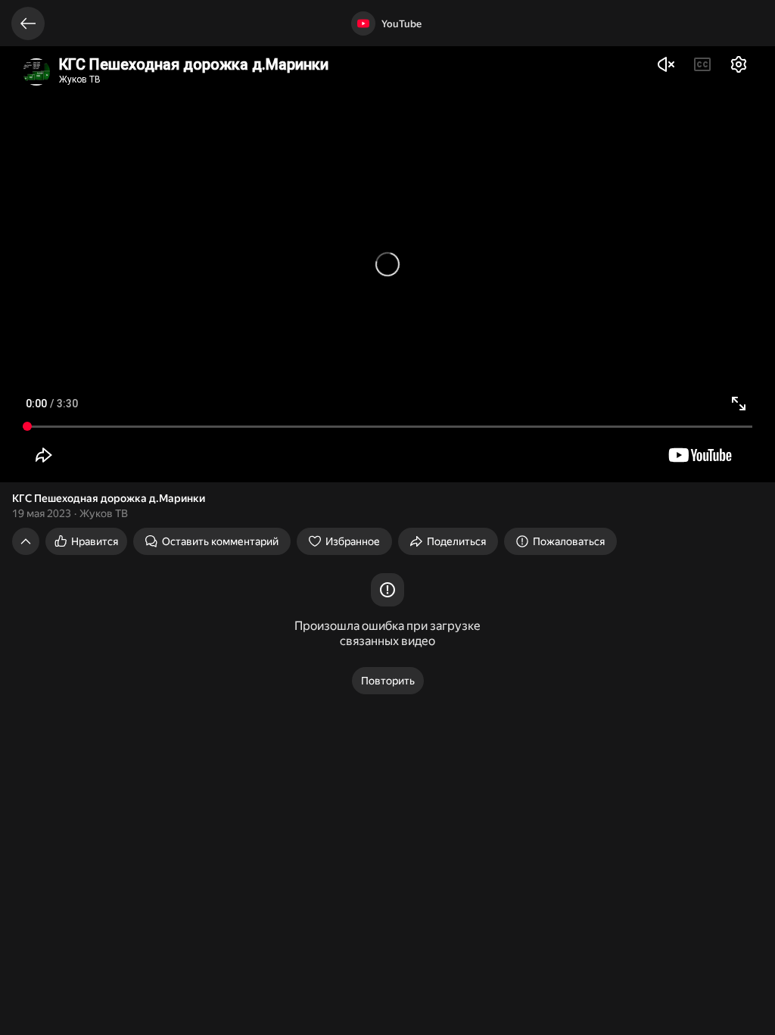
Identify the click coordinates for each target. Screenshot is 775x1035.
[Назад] (28, 23)
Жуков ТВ (103, 513)
